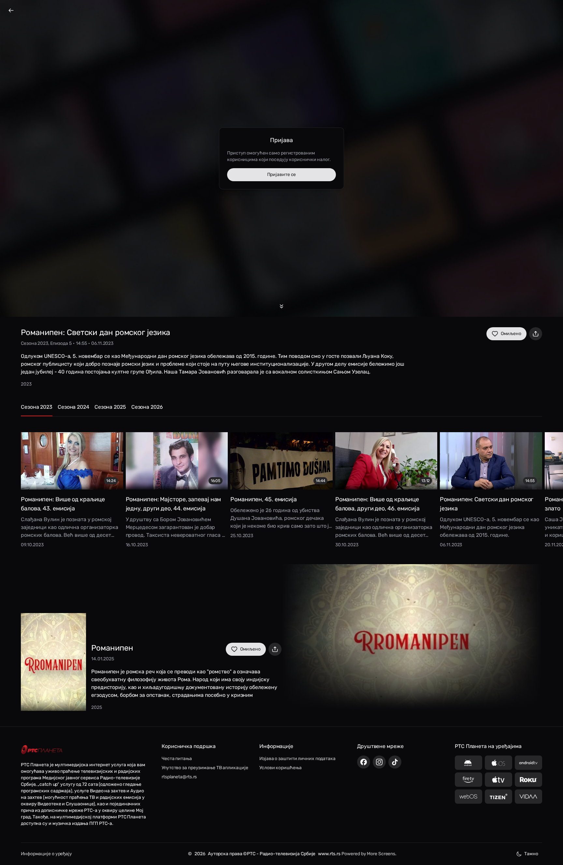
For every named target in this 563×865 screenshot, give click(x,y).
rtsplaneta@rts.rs (179, 777)
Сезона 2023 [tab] (36, 407)
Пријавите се (281, 174)
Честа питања (177, 758)
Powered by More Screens (368, 854)
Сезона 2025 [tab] (110, 407)
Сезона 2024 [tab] (73, 407)
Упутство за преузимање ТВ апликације (205, 767)
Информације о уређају (46, 854)
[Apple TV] (498, 779)
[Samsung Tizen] (498, 796)
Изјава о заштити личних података (297, 758)
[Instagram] (379, 762)
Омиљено (511, 333)
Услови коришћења (280, 767)
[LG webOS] (468, 796)
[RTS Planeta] (42, 749)
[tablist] (281, 410)
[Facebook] (363, 762)
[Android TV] (528, 762)
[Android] (468, 762)
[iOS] (498, 762)
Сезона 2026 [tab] (147, 407)
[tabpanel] (281, 485)
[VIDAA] (528, 796)
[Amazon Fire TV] (468, 779)
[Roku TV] (528, 779)
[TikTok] (394, 762)
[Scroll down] (281, 306)
